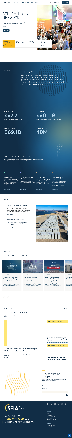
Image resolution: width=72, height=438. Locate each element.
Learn (22, 2)
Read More (10, 214)
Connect (27, 2)
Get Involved (65, 2)
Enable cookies (58, 391)
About (36, 2)
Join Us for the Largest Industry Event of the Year (7, 43)
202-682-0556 (53, 425)
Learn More (6, 30)
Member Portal (57, 2)
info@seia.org (53, 426)
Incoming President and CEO (33, 43)
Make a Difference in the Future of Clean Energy (46, 43)
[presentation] (3, 296)
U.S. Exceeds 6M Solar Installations (20, 43)
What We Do (16, 2)
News (32, 2)
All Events (65, 308)
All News (65, 251)
